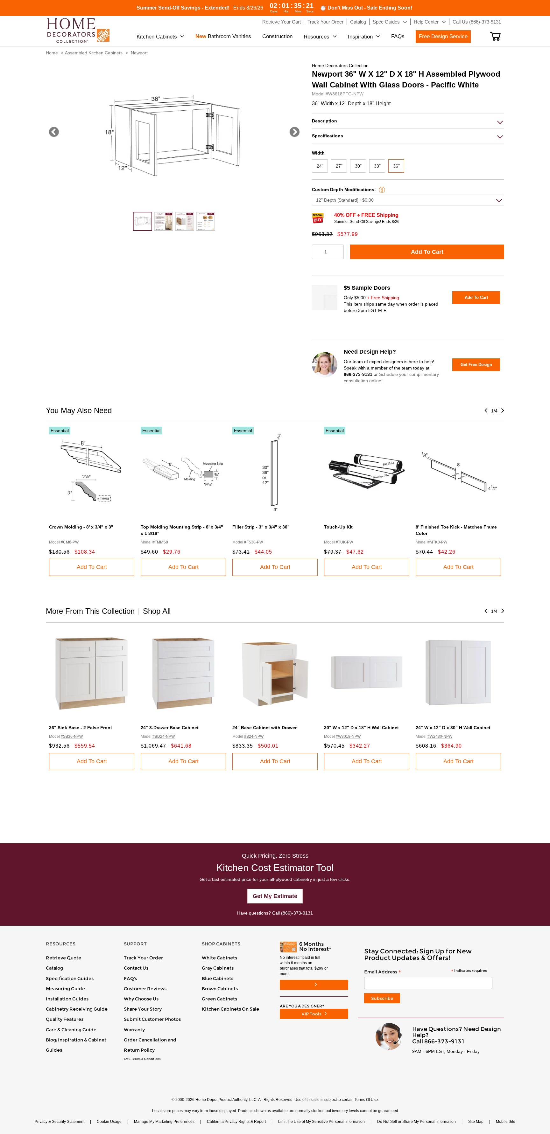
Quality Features (64, 1019)
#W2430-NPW (439, 736)
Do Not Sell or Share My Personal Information (416, 1121)
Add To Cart (427, 252)
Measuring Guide (65, 989)
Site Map (475, 1121)
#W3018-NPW (348, 736)
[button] (495, 36)
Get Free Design (476, 364)
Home (52, 52)
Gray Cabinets (218, 968)
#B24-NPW (254, 736)
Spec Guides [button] (386, 21)
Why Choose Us (141, 999)
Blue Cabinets (217, 978)
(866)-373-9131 (297, 913)
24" (320, 166)
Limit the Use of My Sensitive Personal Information (321, 1121)
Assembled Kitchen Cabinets (94, 52)
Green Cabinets (219, 999)
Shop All (157, 611)
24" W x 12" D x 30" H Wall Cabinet (453, 727)
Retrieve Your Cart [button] (281, 21)
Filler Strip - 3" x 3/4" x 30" (261, 526)
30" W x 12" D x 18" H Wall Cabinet (361, 727)
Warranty (134, 1030)
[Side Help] (381, 189)
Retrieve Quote (63, 958)
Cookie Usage (109, 1121)
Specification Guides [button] (70, 978)
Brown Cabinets (220, 989)
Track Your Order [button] (325, 21)
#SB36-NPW (72, 736)
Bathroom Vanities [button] (223, 36)
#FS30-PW (253, 542)
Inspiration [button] (360, 37)
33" (377, 166)
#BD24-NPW (163, 736)
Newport (139, 52)
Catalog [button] (358, 21)
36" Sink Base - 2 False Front (80, 727)
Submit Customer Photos (152, 1019)
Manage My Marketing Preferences (164, 1121)
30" (358, 166)
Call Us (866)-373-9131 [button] (477, 21)
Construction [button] (277, 36)
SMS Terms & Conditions (142, 1059)
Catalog (54, 968)
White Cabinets (219, 958)
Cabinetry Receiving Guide (77, 1009)
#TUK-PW (344, 542)
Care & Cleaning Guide (71, 1030)
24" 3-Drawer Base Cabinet (170, 727)
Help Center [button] (426, 21)
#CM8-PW (70, 542)
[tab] (408, 121)
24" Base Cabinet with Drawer (264, 727)
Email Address (425, 972)
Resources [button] (316, 37)
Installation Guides (67, 999)
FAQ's (130, 978)
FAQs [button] (398, 36)
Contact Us (136, 968)
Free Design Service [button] (443, 36)
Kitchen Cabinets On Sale (230, 1009)
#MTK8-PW (437, 542)
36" (396, 166)
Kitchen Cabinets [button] (157, 37)
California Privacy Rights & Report (236, 1121)
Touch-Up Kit (338, 526)
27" (339, 166)
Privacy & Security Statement (59, 1121)
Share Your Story (143, 1009)
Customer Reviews (145, 989)
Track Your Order (143, 958)
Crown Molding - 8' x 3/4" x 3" (81, 526)
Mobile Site (505, 1121)
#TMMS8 (160, 542)
